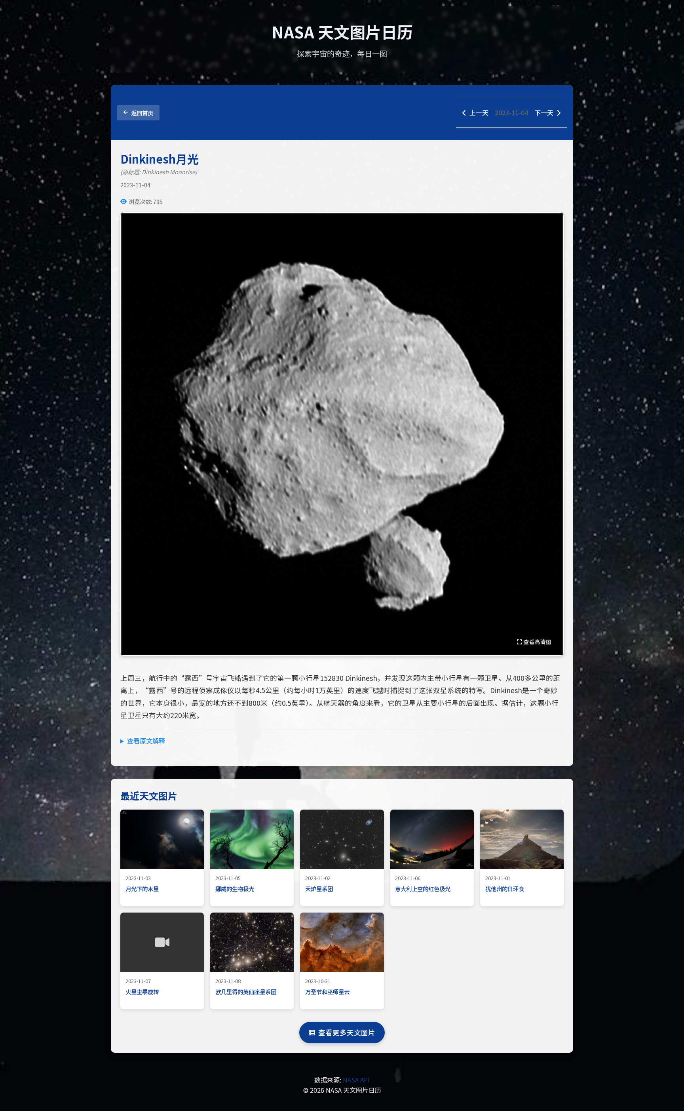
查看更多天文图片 (346, 1032)
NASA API (356, 1079)
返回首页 (142, 113)
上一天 (478, 112)
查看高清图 (536, 641)
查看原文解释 (146, 740)
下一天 (543, 112)
